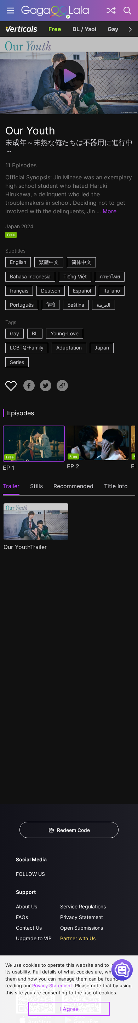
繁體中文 (49, 262)
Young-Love (65, 333)
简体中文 (81, 262)
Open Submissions (81, 928)
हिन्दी (50, 305)
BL (35, 333)
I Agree (69, 1008)
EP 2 (73, 466)
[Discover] (111, 10)
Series (17, 362)
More (109, 211)
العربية (103, 305)
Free (54, 29)
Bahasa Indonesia (30, 276)
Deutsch (50, 291)
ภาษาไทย (109, 276)
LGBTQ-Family (27, 348)
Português (22, 305)
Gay (113, 29)
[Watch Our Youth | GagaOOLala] (55, 10)
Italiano (111, 291)
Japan (101, 348)
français (19, 291)
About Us (26, 906)
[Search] (128, 10)
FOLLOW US (30, 874)
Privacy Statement (81, 917)
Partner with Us (78, 938)
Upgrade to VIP (34, 938)
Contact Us (29, 928)
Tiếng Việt (75, 276)
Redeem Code (73, 830)
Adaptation (69, 348)
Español (82, 291)
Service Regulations (83, 906)
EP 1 (8, 467)
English (18, 262)
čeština (76, 305)
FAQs (22, 917)
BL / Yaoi (84, 29)
